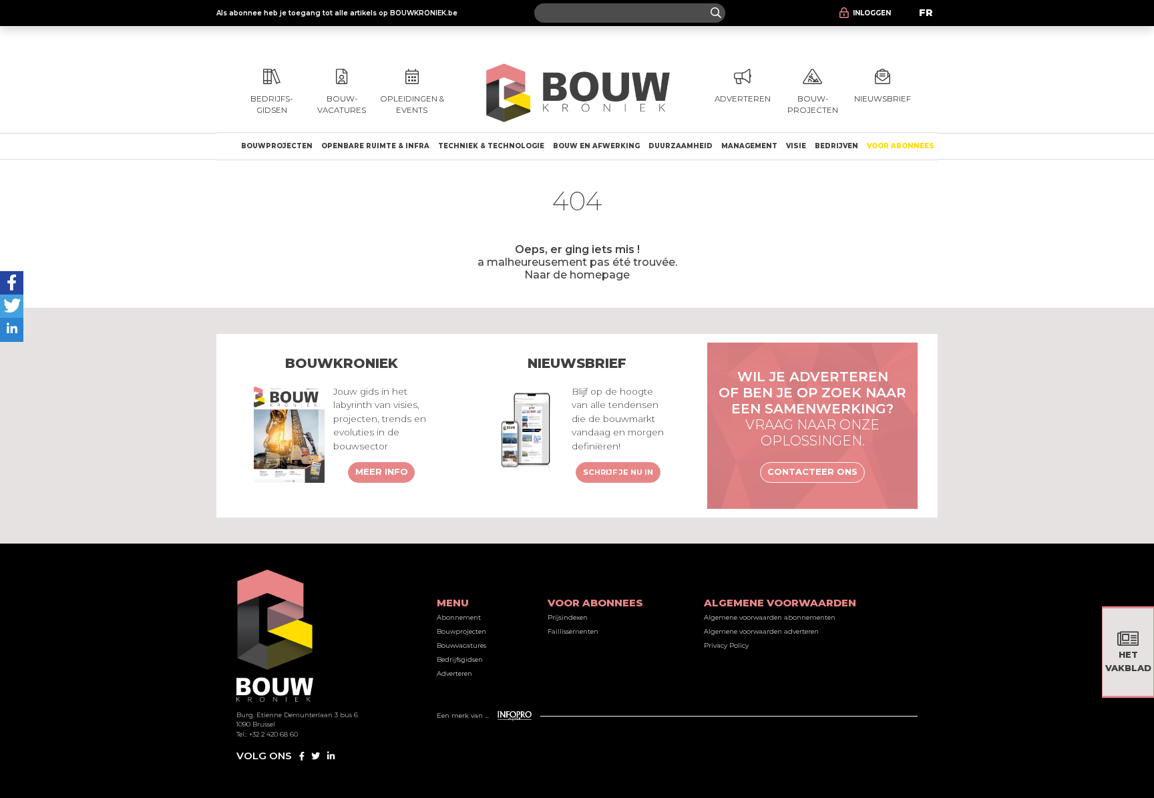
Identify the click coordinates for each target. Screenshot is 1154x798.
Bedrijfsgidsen (460, 659)
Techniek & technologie (491, 146)
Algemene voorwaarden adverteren (761, 631)
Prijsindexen (568, 617)
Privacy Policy (726, 645)
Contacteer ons (812, 471)
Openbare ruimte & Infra (375, 146)
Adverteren (454, 673)
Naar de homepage (577, 274)
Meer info (381, 471)
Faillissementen (573, 631)
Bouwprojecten (277, 146)
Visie (796, 146)
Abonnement (459, 617)
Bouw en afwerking (596, 146)
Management (749, 146)
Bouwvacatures (461, 645)
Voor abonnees (900, 146)
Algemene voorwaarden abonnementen (769, 617)
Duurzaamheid (680, 146)
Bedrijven (836, 146)
